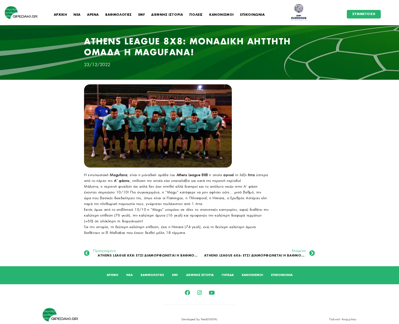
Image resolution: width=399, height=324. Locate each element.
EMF (141, 14)
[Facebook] (187, 292)
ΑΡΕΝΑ (93, 14)
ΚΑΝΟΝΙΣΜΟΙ (221, 14)
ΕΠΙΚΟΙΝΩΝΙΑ (252, 14)
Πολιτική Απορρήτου (343, 319)
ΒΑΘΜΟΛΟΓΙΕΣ (118, 14)
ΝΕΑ (77, 14)
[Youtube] (212, 292)
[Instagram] (199, 292)
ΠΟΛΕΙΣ (196, 14)
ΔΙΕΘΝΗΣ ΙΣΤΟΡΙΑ (167, 14)
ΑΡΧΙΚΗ (60, 14)
